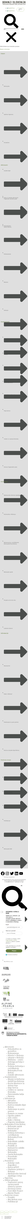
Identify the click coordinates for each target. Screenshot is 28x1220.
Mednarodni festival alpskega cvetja (17, 1175)
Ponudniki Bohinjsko (12, 1157)
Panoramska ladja (16, 1094)
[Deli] (11, 1212)
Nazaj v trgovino (5, 49)
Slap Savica (13, 1088)
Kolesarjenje (13, 1053)
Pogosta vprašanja (16, 1122)
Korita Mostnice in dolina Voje (16, 1084)
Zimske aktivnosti (16, 1075)
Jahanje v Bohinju (16, 1058)
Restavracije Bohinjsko (13, 1130)
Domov (3, 53)
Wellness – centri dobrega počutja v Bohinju (16, 1062)
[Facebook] (3, 873)
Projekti (11, 1197)
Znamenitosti (5, 321)
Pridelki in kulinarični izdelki (16, 1147)
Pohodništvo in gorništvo (14, 1050)
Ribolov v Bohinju (16, 1055)
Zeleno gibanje (11, 1180)
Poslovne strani (6, 760)
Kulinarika (4, 481)
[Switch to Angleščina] (11, 8)
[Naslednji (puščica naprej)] (6, 1214)
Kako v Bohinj (14, 1120)
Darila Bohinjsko (15, 1154)
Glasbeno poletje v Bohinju (16, 1170)
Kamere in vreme (15, 1113)
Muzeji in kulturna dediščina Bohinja (16, 1080)
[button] (11, 21)
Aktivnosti (4, 165)
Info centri (12, 1118)
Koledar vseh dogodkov (13, 1164)
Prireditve (9, 1161)
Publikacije (13, 1202)
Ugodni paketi (14, 1116)
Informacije (4, 633)
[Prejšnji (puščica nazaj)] (2, 1214)
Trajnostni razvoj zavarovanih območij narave (15, 1184)
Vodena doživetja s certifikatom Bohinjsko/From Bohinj (16, 1069)
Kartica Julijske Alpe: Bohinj (17, 1106)
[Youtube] (21, 873)
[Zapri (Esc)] (15, 1212)
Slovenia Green (14, 1189)
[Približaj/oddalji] (2, 1212)
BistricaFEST (13, 1167)
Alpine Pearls (14, 1193)
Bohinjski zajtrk (15, 1126)
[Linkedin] (16, 873)
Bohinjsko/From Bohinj (15, 1124)
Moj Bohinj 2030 (15, 1199)
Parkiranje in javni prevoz (16, 1110)
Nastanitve (13, 1103)
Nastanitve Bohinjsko (13, 1151)
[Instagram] (7, 873)
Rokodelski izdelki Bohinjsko (16, 1142)
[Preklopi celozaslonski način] (6, 1212)
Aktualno (12, 1101)
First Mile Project (15, 1191)
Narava (11, 1096)
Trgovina (9, 1178)
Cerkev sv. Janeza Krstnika (15, 1091)
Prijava (14, 951)
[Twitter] (12, 873)
